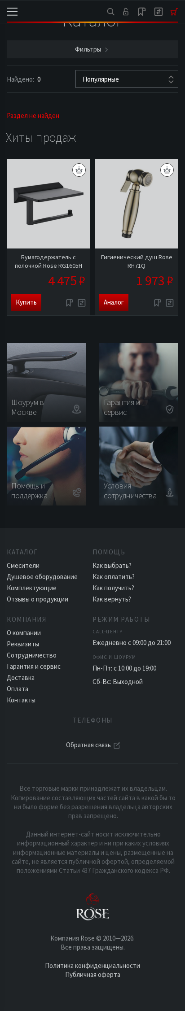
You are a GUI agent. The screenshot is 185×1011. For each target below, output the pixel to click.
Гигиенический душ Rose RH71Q (136, 261)
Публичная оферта (92, 974)
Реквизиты (23, 644)
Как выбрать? (112, 565)
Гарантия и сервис (34, 666)
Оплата (17, 688)
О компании (24, 632)
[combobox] (126, 79)
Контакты (21, 700)
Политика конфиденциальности (92, 965)
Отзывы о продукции (37, 599)
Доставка (21, 677)
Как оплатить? (113, 576)
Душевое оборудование (42, 576)
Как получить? (113, 588)
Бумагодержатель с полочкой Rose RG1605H (48, 261)
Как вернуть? (111, 599)
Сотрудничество (32, 655)
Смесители (23, 565)
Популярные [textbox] (101, 79)
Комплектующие (32, 588)
